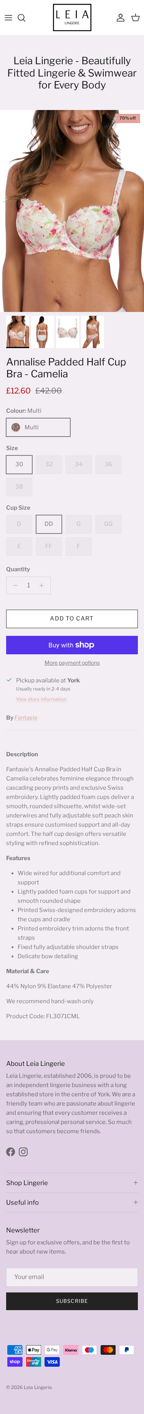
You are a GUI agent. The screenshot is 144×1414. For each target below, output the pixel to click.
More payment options (72, 663)
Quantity (18, 569)
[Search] (25, 17)
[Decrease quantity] (13, 585)
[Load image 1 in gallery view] (72, 211)
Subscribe (72, 1301)
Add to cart (72, 618)
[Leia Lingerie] (72, 17)
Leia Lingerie (38, 1387)
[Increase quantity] (43, 585)
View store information (41, 699)
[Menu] (8, 17)
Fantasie (26, 717)
